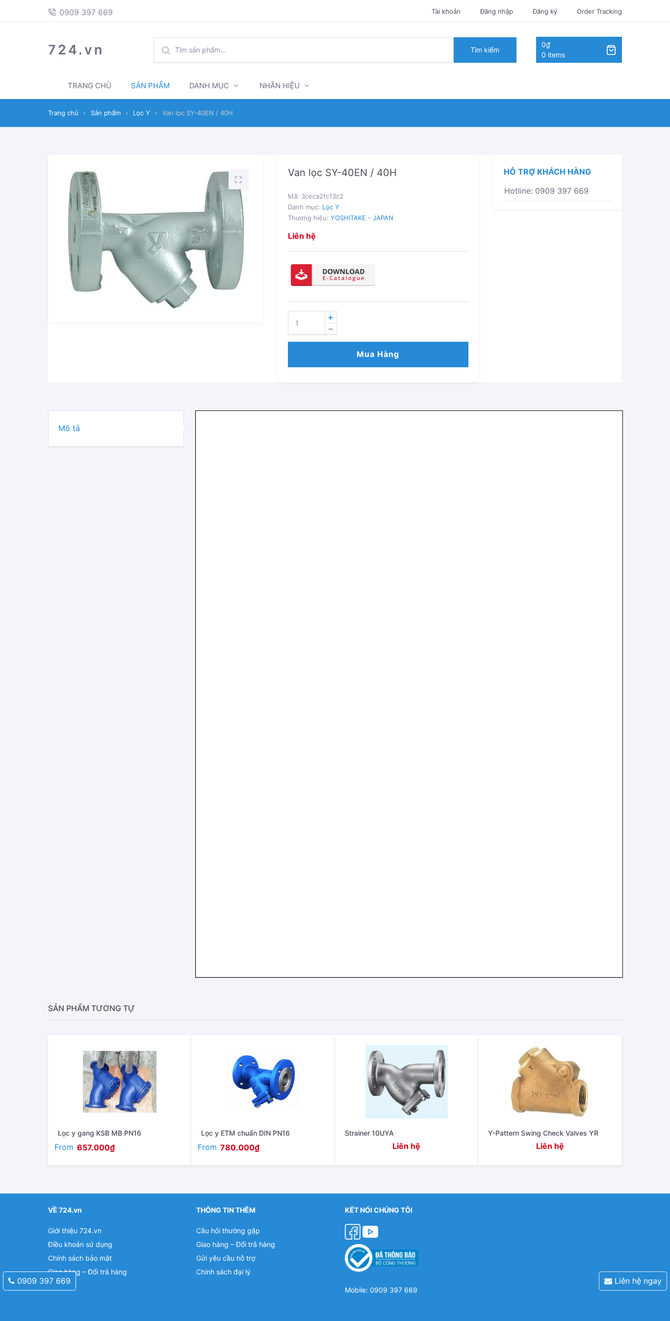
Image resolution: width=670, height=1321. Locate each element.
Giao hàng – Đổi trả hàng (87, 1272)
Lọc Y (141, 113)
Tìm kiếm (484, 50)
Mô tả (69, 428)
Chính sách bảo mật (80, 1258)
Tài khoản (446, 11)
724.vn (76, 50)
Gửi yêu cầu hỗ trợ (225, 1258)
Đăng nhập (496, 11)
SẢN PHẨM (150, 85)
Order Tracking (599, 11)
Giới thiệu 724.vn (75, 1230)
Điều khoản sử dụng (80, 1244)
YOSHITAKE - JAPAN (362, 218)
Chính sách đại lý (223, 1272)
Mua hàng (378, 354)
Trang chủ (63, 113)
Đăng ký (545, 11)
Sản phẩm (106, 113)
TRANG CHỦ (89, 85)
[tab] (116, 428)
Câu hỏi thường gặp (228, 1230)
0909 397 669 (43, 1281)
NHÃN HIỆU (279, 85)
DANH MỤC (209, 85)
